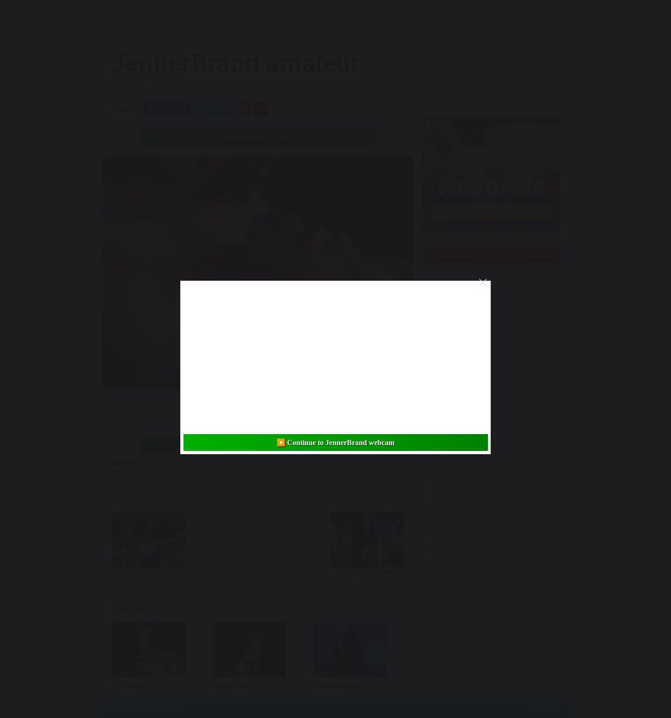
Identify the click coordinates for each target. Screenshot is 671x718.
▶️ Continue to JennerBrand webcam (335, 442)
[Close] (483, 282)
